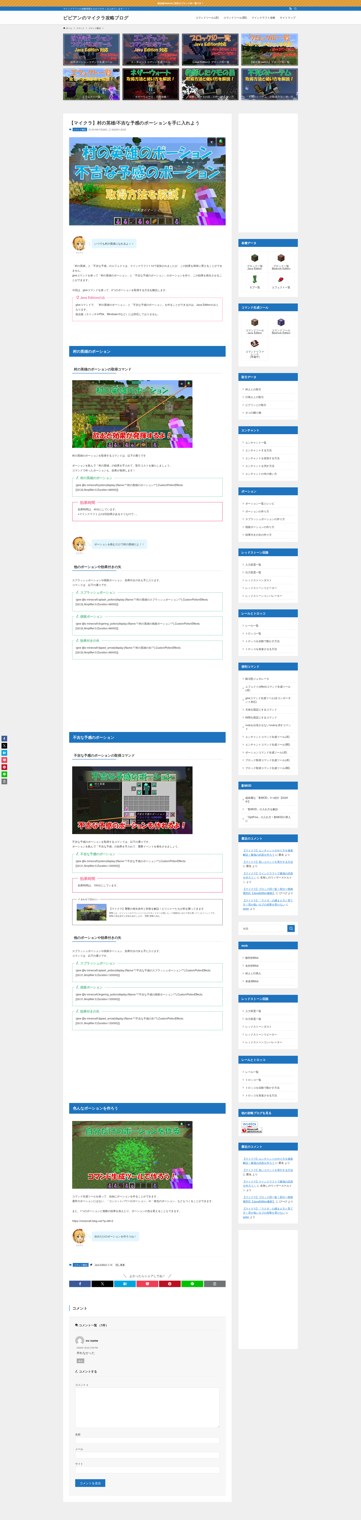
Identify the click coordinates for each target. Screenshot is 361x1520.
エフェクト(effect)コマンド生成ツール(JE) (267, 688)
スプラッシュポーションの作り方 (265, 519)
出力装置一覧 (253, 572)
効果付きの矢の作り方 (258, 534)
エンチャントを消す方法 (259, 466)
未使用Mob (252, 981)
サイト (79, 1463)
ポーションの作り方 (257, 511)
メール (79, 1449)
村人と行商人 (253, 973)
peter (246, 908)
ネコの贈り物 (253, 412)
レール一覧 (252, 625)
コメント (81, 1385)
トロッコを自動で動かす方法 (262, 641)
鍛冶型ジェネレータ (257, 678)
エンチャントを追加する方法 (262, 458)
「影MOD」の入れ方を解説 (261, 809)
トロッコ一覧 (253, 633)
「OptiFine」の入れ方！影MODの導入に (268, 819)
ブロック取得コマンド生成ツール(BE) (267, 768)
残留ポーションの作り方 (259, 527)
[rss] (290, 9)
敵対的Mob (252, 957)
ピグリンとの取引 (255, 405)
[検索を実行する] (291, 928)
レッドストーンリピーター (261, 588)
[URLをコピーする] (215, 1284)
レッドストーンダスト (258, 580)
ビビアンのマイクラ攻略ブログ (96, 17)
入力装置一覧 (253, 564)
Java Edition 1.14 (103, 1264)
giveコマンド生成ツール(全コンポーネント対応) (268, 700)
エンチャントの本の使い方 (261, 474)
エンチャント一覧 (255, 442)
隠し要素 (120, 1264)
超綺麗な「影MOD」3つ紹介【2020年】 (266, 799)
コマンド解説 (80, 129)
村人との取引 (253, 389)
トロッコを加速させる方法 (261, 649)
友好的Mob (252, 965)
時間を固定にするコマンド (261, 717)
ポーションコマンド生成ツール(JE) (266, 752)
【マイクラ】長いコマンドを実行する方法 (268, 862)
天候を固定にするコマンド (261, 709)
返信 (80, 1360)
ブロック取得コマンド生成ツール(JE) (267, 760)
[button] (80, 1284)
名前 (77, 1434)
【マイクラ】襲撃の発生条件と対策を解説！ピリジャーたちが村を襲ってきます (156, 908)
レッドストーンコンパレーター (263, 596)
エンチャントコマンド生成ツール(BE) (267, 744)
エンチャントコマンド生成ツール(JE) (267, 737)
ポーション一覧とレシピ (259, 503)
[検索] (295, 9)
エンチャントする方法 (258, 450)
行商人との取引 (254, 397)
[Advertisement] (147, 691)
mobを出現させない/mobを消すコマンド (268, 727)
